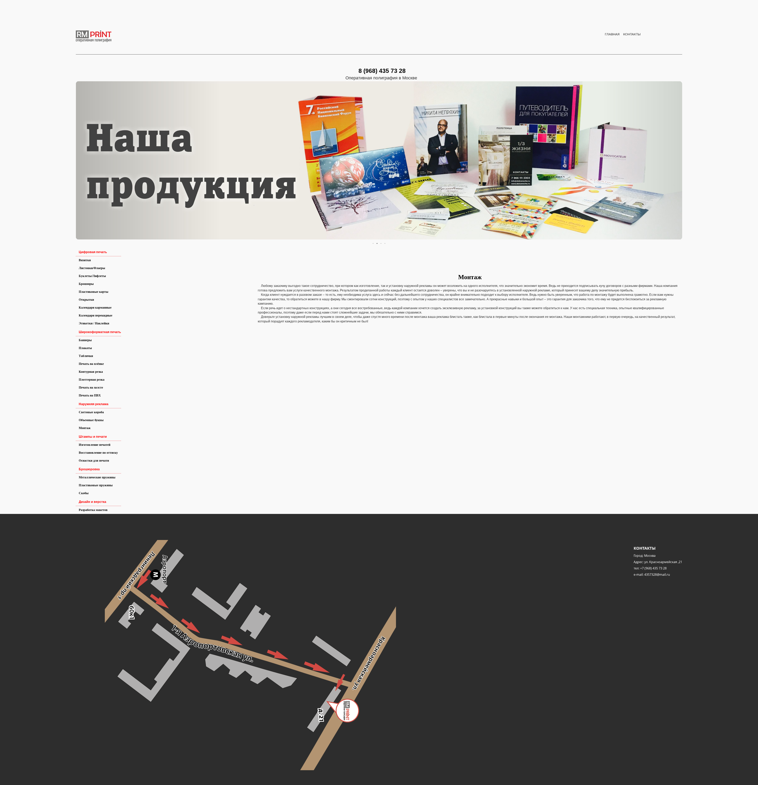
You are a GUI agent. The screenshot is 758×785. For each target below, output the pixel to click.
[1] (377, 243)
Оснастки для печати (94, 460)
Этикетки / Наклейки (94, 323)
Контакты (632, 34)
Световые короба (91, 412)
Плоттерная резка (91, 379)
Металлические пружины (97, 477)
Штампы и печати (93, 436)
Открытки (86, 299)
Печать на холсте (91, 387)
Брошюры (86, 283)
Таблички (86, 356)
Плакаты (85, 348)
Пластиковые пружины (96, 485)
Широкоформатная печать (100, 332)
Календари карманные (95, 307)
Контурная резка (91, 371)
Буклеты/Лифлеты (92, 276)
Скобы (84, 493)
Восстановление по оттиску (98, 452)
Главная (612, 34)
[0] (373, 243)
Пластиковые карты (93, 291)
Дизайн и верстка (92, 501)
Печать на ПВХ (90, 395)
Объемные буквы (91, 420)
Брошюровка (89, 469)
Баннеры (85, 340)
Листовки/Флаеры (92, 268)
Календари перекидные (95, 315)
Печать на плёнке (91, 363)
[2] (381, 243)
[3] (385, 243)
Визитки (85, 260)
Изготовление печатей (94, 444)
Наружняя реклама (93, 404)
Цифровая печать (93, 252)
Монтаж (85, 428)
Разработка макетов (93, 510)
